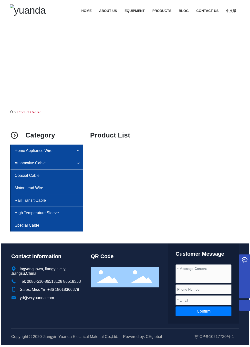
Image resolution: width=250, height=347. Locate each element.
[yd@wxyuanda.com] (244, 270)
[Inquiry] (244, 259)
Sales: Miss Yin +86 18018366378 (49, 289)
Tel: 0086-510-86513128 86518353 (50, 281)
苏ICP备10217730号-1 (214, 337)
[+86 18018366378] (244, 281)
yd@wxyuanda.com (37, 298)
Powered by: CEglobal (142, 337)
